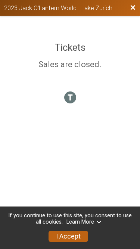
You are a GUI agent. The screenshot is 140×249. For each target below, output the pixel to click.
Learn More (80, 222)
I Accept (68, 236)
